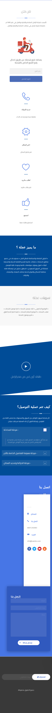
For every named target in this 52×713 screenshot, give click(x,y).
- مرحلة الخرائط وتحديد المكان (17, 463)
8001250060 (7, 3)
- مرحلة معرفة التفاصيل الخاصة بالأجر (20, 453)
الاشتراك (42, 677)
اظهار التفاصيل (26, 78)
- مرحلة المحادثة (11, 430)
